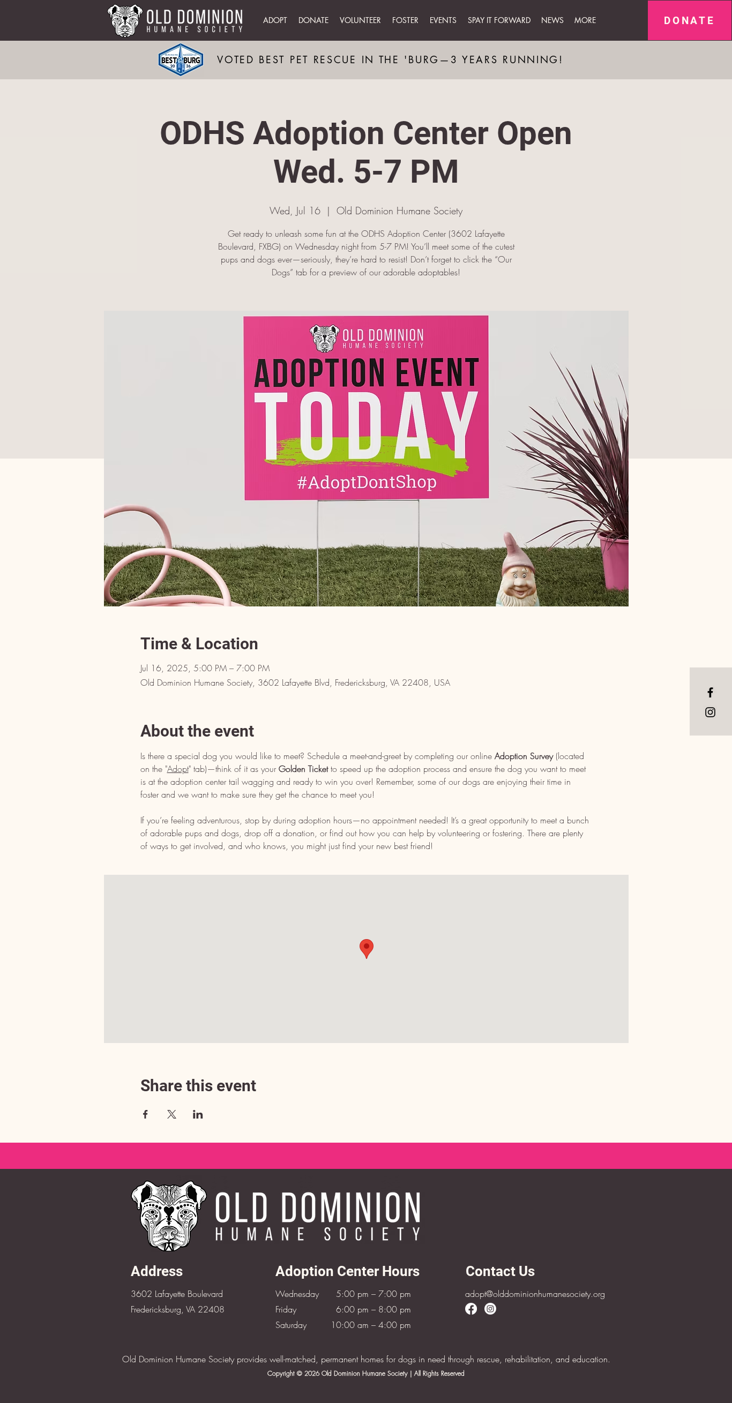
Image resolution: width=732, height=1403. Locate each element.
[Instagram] (490, 1309)
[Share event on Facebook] (145, 1114)
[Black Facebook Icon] (710, 692)
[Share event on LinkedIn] (198, 1114)
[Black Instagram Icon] (710, 712)
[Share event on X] (172, 1114)
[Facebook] (471, 1309)
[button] (443, 20)
